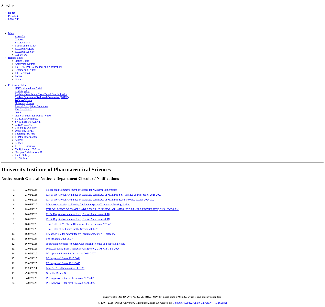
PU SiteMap (21, 158)
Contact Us (21, 54)
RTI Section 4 (22, 73)
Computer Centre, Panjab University (192, 302)
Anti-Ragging (22, 91)
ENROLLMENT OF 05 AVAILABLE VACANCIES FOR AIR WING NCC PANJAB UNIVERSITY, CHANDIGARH (112, 209)
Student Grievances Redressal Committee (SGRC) (42, 97)
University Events (24, 103)
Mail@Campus (28, 149)
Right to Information (26, 136)
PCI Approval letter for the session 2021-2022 (70, 282)
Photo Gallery (22, 155)
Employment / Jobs (25, 133)
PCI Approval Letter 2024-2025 (63, 263)
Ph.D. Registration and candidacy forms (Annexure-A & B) (78, 214)
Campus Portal (28, 152)
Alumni (19, 139)
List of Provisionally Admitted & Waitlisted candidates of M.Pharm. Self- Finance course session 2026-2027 (103, 194)
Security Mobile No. (57, 273)
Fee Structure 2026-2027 (59, 238)
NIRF (18, 112)
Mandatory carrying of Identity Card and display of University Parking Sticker (88, 204)
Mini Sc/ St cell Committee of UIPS (65, 268)
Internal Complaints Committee (31, 106)
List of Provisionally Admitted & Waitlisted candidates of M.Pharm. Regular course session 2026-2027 (101, 199)
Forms (18, 76)
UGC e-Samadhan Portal (28, 88)
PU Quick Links (17, 85)
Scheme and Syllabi (25, 69)
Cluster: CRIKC (23, 124)
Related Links (15, 57)
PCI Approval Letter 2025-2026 (63, 258)
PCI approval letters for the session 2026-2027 (71, 253)
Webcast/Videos (23, 100)
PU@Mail (13, 15)
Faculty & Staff (23, 42)
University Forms (24, 130)
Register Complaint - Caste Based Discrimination (41, 94)
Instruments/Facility (25, 45)
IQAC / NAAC (23, 109)
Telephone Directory (26, 127)
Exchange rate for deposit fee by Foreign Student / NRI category (80, 233)
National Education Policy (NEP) (33, 115)
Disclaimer (221, 302)
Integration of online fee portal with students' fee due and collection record (85, 243)
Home (11, 12)
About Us (20, 36)
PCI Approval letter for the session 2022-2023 (70, 278)
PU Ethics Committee (26, 118)
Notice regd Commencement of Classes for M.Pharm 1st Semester (81, 189)
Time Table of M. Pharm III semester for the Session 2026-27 (79, 224)
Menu (11, 33)
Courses (19, 39)
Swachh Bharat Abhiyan (28, 121)
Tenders (19, 79)
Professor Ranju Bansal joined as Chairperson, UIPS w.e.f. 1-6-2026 (83, 248)
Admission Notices (25, 63)
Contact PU (14, 18)
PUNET (25, 146)
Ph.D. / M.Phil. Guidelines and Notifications (38, 66)
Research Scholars (25, 51)
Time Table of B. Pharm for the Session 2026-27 (72, 229)
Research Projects (24, 48)
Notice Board (22, 60)
